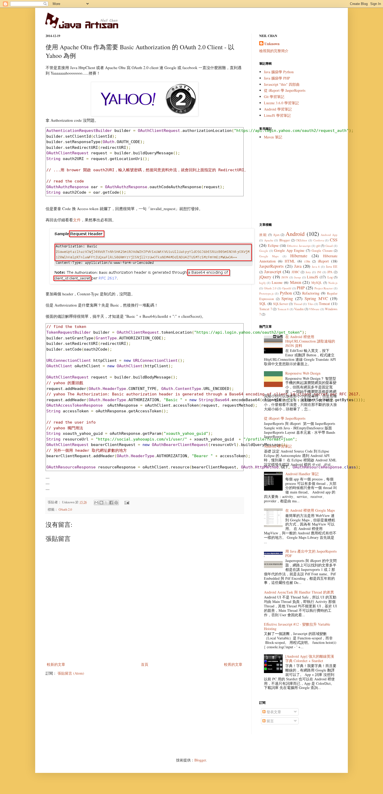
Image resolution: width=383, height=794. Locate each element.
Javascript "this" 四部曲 (282, 84)
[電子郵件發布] (126, 502)
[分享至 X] (106, 502)
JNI (319, 272)
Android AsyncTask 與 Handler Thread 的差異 (299, 592)
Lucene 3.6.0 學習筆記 (281, 102)
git (318, 245)
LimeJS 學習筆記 (277, 115)
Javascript (272, 271)
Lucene (277, 282)
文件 (77, 219)
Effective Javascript (299, 246)
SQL (262, 303)
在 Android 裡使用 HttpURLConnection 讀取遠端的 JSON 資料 (310, 341)
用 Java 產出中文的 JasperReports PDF (311, 553)
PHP (301, 288)
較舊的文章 (233, 664)
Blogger (284, 240)
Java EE (331, 266)
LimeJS (312, 276)
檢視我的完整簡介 (273, 50)
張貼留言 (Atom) (71, 673)
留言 (269, 720)
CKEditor (301, 240)
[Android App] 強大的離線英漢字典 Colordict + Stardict (309, 658)
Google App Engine (289, 250)
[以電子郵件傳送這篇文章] (96, 502)
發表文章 (273, 711)
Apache (268, 240)
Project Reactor (323, 288)
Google (263, 251)
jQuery (265, 277)
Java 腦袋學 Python (279, 71)
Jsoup (297, 277)
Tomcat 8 (283, 309)
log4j (262, 283)
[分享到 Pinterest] (116, 502)
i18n (307, 261)
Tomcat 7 (265, 309)
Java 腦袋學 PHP (277, 78)
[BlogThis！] (101, 502)
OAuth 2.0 (65, 509)
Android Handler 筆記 (302, 473)
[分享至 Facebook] (111, 502)
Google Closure (322, 250)
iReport (323, 261)
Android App (329, 235)
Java (297, 266)
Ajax (276, 235)
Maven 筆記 (273, 137)
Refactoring (310, 293)
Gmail (329, 246)
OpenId (286, 288)
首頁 (144, 664)
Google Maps (269, 256)
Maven (295, 282)
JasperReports (271, 266)
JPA (329, 272)
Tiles (310, 304)
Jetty (308, 272)
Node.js (332, 283)
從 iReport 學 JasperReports (284, 90)
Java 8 (316, 266)
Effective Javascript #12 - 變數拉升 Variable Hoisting (297, 626)
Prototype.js (266, 293)
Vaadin (299, 309)
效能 (263, 235)
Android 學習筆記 (278, 109)
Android (295, 233)
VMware (314, 309)
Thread (298, 304)
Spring (287, 298)
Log (330, 277)
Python (286, 293)
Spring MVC (316, 298)
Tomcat (324, 303)
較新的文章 (56, 664)
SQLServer (280, 304)
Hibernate (298, 256)
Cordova (318, 240)
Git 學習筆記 (274, 96)
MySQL (316, 282)
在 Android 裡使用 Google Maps (310, 510)
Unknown (272, 43)
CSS (333, 240)
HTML (290, 261)
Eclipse (273, 245)
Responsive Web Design (302, 373)
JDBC (295, 272)
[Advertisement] (298, 180)
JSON (284, 277)
